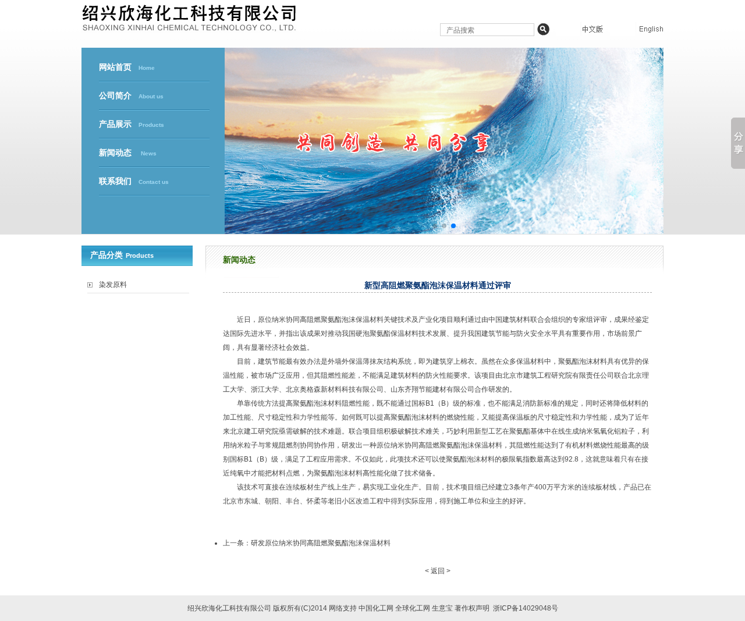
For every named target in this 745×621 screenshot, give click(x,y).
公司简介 (131, 95)
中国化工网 (376, 608)
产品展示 (131, 124)
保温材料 (370, 319)
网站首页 (127, 67)
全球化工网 (412, 608)
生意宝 (442, 608)
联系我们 (134, 181)
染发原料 (113, 285)
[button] (434, 225)
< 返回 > (437, 571)
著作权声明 (472, 608)
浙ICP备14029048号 (525, 608)
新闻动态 (128, 152)
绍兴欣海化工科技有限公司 (229, 608)
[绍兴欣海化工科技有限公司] (189, 28)
